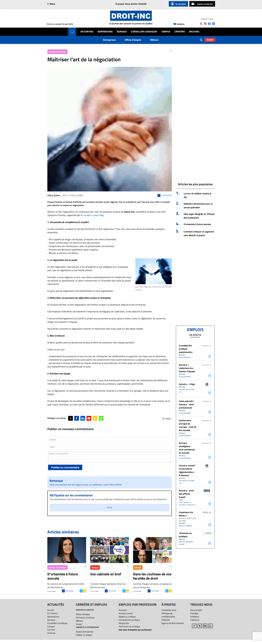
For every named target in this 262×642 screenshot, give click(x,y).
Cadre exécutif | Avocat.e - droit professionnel (186, 404)
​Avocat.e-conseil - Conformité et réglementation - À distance (187, 470)
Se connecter (180, 3)
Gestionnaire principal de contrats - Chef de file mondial (187, 425)
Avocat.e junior (126, 613)
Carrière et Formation (57, 51)
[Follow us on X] (201, 23)
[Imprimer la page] (95, 418)
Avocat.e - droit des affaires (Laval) (186, 494)
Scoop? (210, 39)
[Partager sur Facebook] (76, 418)
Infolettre (180, 24)
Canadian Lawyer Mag (93, 215)
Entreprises (109, 40)
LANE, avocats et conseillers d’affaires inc (187, 503)
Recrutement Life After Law (186, 390)
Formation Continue (85, 617)
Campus (165, 31)
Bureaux (122, 31)
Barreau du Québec (185, 525)
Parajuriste (124, 623)
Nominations (105, 31)
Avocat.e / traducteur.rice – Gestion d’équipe (187, 368)
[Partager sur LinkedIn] (82, 418)
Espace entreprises (205, 3)
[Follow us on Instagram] (205, 23)
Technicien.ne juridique (185, 534)
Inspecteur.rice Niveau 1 (186, 514)
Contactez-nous (169, 610)
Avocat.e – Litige (187, 384)
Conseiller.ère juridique (129, 620)
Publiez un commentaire (65, 467)
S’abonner (195, 620)
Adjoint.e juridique (127, 616)
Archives (194, 31)
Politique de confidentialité (168, 615)
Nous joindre (131, 3)
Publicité (142, 3)
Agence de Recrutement (173, 623)
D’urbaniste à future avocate (197, 224)
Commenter (69, 591)
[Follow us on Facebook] (209, 23)
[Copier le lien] (101, 418)
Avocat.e (123, 610)
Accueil (50, 610)
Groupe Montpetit (185, 357)
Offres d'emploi (133, 40)
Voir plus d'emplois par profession (135, 629)
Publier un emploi (84, 635)
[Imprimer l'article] (84, 590)
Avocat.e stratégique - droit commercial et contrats (187, 447)
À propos (120, 3)
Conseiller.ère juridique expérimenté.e (185, 349)
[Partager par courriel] (89, 418)
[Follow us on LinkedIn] (213, 23)
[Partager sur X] (70, 418)
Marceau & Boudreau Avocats (186, 542)
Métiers (154, 40)
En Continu (87, 31)
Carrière (180, 31)
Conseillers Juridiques (144, 31)
